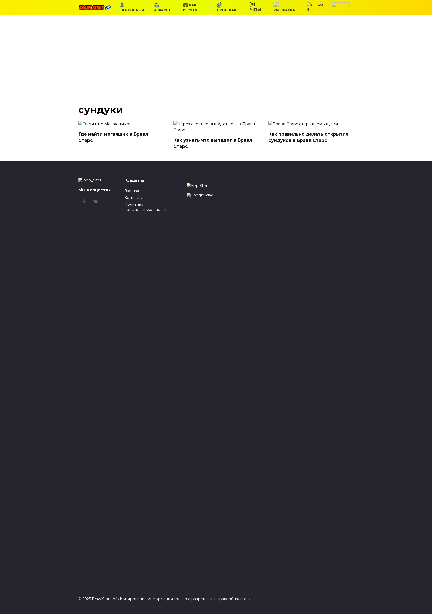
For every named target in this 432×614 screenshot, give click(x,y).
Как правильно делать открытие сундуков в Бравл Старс (308, 137)
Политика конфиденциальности (145, 207)
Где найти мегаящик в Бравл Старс (113, 137)
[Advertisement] (216, 63)
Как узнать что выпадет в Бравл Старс (213, 143)
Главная (131, 191)
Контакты (133, 197)
